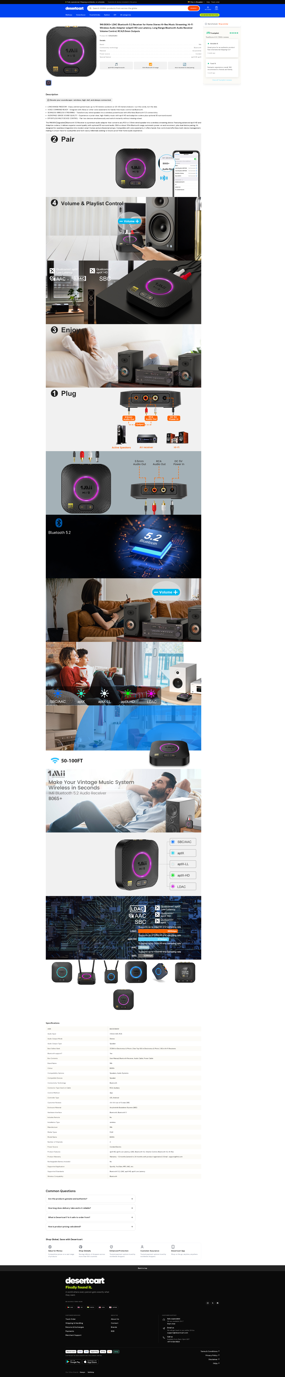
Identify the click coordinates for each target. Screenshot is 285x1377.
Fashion (107, 15)
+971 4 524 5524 (173, 1342)
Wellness (69, 15)
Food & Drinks (95, 15)
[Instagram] (208, 1303)
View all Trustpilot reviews (222, 80)
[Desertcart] (75, 8)
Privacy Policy (213, 1355)
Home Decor (81, 15)
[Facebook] (218, 1303)
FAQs (216, 1363)
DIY (115, 15)
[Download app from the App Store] (90, 1361)
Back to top (142, 1268)
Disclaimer (214, 1359)
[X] (213, 1303)
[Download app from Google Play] (73, 1361)
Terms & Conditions (210, 1351)
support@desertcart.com (177, 1333)
